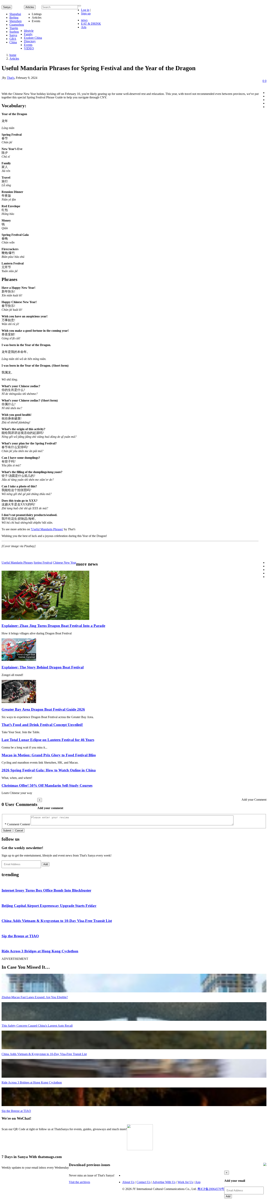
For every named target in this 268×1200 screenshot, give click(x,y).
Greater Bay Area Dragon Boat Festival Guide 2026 (43, 709)
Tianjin (13, 28)
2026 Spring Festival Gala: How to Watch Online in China (49, 770)
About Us (128, 1182)
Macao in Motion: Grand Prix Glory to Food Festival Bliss (49, 755)
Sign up (86, 13)
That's (10, 77)
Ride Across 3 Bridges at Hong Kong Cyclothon (40, 951)
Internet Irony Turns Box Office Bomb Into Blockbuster (46, 890)
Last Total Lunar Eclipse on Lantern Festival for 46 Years (48, 740)
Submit (7, 830)
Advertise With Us (163, 1182)
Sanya (6, 7)
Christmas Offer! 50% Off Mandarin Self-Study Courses (47, 785)
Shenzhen (15, 21)
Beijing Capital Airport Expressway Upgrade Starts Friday (49, 906)
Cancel (19, 830)
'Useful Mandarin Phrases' (47, 529)
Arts (83, 27)
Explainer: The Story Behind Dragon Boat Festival (43, 667)
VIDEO (29, 48)
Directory (30, 41)
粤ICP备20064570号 (210, 1189)
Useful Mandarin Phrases (17, 562)
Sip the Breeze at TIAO (20, 936)
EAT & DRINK (91, 23)
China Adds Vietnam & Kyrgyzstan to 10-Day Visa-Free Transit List (57, 921)
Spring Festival (43, 562)
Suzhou (14, 31)
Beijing (13, 17)
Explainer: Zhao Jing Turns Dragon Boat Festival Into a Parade (53, 626)
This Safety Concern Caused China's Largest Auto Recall (37, 1025)
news (84, 20)
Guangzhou (16, 24)
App (198, 1182)
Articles (14, 58)
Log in (85, 10)
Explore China (33, 37)
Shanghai (15, 14)
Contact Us (143, 1182)
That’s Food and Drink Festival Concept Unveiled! (42, 725)
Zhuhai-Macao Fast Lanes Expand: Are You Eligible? (35, 997)
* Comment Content (17, 824)
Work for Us (185, 1182)
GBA (12, 38)
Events (28, 44)
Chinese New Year (64, 562)
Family (28, 34)
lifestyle (29, 30)
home (12, 55)
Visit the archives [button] (79, 1182)
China (13, 42)
